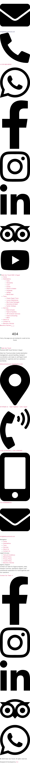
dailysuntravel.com (5, 364)
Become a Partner (8, 323)
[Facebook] (15, 148)
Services (5, 547)
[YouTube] (15, 273)
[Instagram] (15, 183)
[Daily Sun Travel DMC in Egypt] (10, 275)
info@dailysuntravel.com (7, 536)
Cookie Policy (7, 561)
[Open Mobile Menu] (12, 326)
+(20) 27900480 (17, 450)
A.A (17, 762)
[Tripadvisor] (15, 246)
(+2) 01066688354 (6, 502)
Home (5, 541)
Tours (5, 545)
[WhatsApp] (15, 99)
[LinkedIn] (15, 694)
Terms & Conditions (9, 555)
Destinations (7, 543)
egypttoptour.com (17, 364)
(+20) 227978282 (5, 450)
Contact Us (6, 551)
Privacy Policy (7, 559)
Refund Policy (7, 557)
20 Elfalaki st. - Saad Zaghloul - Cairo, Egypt (13, 407)
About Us (6, 549)
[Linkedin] (15, 218)
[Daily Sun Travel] (5, 348)
